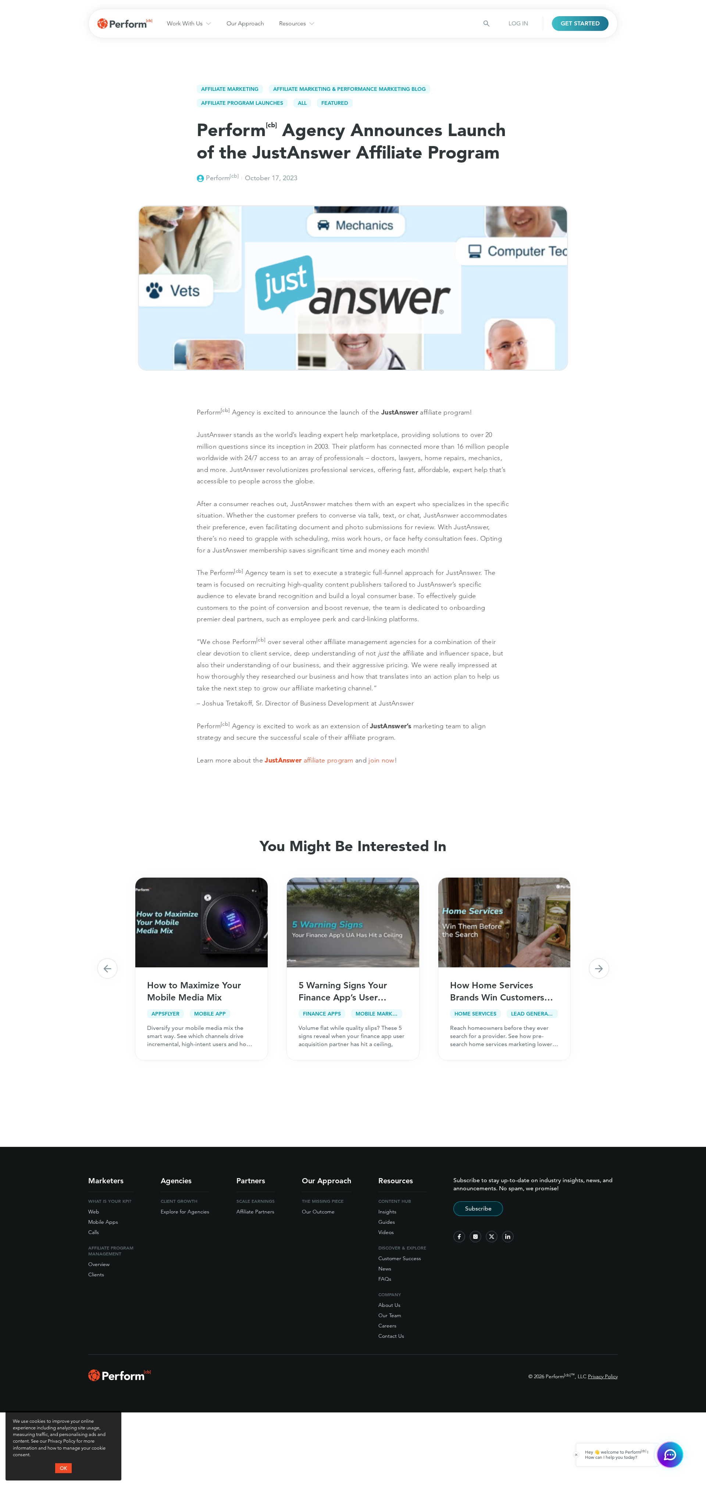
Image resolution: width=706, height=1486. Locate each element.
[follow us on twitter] (492, 1237)
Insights (387, 1211)
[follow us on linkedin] (508, 1237)
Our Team (389, 1315)
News (384, 1268)
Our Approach (245, 23)
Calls (93, 1232)
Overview (99, 1264)
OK (63, 1468)
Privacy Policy (603, 1376)
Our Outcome (318, 1211)
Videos (386, 1232)
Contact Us (391, 1336)
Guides (386, 1222)
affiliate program (309, 760)
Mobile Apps (103, 1222)
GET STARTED (580, 23)
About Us (389, 1305)
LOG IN (518, 23)
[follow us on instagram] (475, 1237)
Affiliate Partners (255, 1211)
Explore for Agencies (185, 1211)
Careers (387, 1325)
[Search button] (486, 23)
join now (381, 760)
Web (93, 1211)
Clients (96, 1274)
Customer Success (399, 1258)
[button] (107, 968)
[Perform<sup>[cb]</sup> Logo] (119, 1379)
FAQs (384, 1279)
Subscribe (478, 1208)
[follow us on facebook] (459, 1237)
